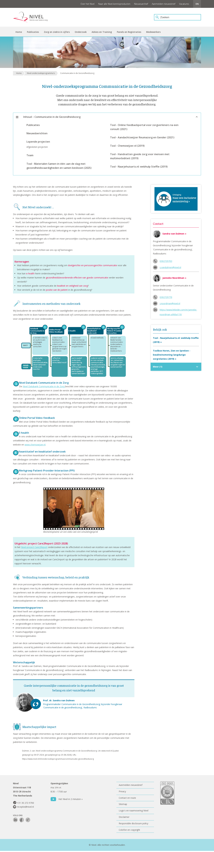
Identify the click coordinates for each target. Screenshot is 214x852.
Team (29, 155)
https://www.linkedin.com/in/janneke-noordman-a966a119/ (178, 310)
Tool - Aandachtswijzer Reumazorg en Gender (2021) (142, 137)
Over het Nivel (87, 3)
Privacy (122, 791)
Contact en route (127, 797)
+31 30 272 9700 (25, 802)
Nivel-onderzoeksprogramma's (41, 73)
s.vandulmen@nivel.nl (170, 267)
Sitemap (123, 804)
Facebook (21, 819)
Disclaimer (124, 816)
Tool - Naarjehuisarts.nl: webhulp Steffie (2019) (139, 166)
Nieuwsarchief (141, 3)
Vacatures (184, 3)
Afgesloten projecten (37, 146)
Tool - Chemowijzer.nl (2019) (127, 145)
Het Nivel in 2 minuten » (70, 799)
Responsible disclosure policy (133, 823)
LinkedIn (15, 819)
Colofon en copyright (129, 829)
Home (19, 73)
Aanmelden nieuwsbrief (163, 3)
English (197, 4)
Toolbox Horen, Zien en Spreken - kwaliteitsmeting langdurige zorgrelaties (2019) (171, 354)
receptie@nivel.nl (25, 806)
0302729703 (166, 261)
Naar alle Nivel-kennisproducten (114, 3)
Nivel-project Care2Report (34, 547)
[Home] (32, 17)
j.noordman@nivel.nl (170, 303)
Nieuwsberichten (36, 133)
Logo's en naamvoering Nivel (133, 810)
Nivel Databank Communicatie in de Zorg (44, 386)
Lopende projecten (38, 141)
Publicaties (33, 125)
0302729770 (166, 297)
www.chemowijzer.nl (35, 444)
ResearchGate (28, 819)
